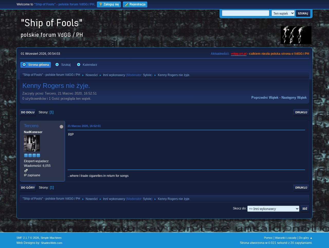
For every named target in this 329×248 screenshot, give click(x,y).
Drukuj (301, 112)
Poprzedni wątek (264, 97)
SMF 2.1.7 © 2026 (27, 237)
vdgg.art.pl (238, 54)
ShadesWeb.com (51, 242)
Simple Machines (51, 237)
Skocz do (239, 208)
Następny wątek (294, 97)
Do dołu (27, 112)
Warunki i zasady (286, 237)
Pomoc (268, 237)
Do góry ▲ (306, 237)
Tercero (31, 125)
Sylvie (147, 75)
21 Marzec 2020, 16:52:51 (84, 125)
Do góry (28, 187)
